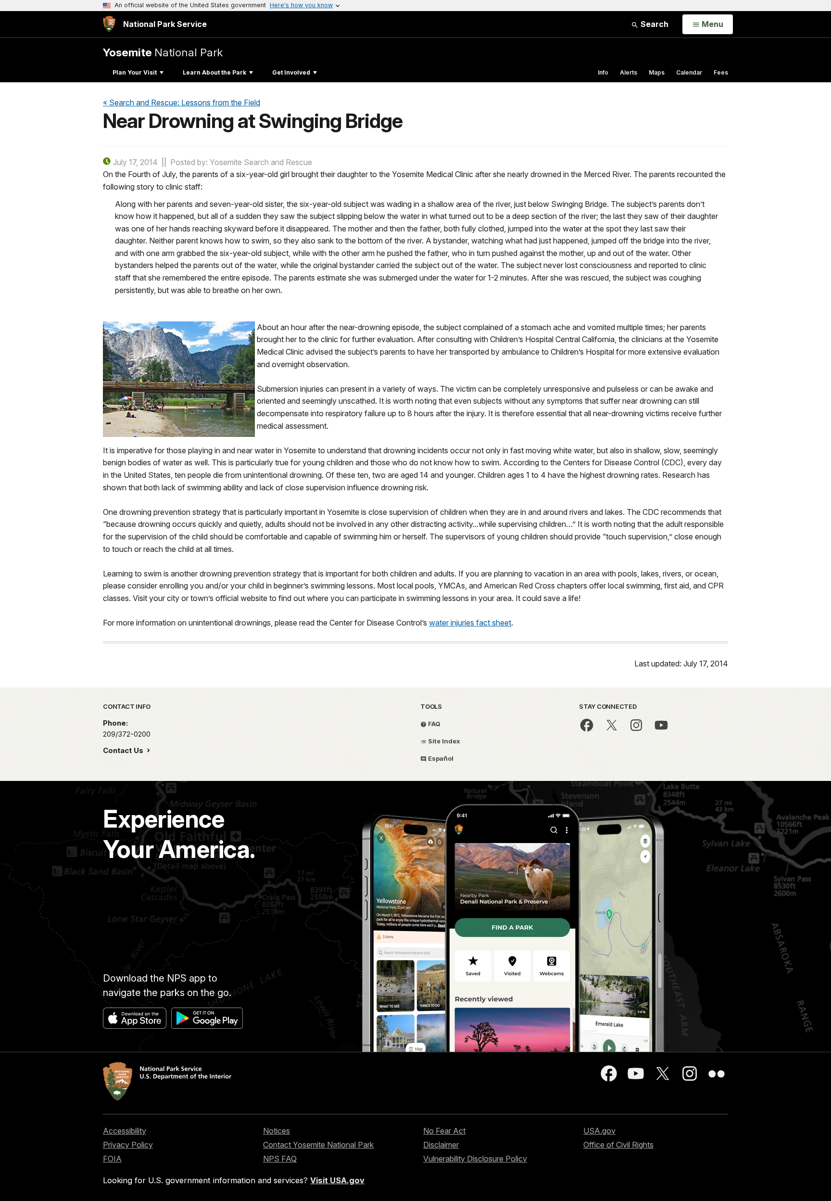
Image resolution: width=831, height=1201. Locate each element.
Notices (276, 1131)
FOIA (112, 1158)
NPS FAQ (280, 1158)
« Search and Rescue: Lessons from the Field (181, 102)
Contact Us (124, 750)
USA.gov (599, 1131)
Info (603, 72)
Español (440, 758)
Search (653, 24)
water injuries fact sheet (470, 622)
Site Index (443, 741)
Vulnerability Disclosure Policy (475, 1158)
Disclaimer (441, 1145)
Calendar (689, 72)
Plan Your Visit (135, 72)
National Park (163, 52)
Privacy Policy (128, 1145)
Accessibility (124, 1131)
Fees (721, 72)
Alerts (628, 72)
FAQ (434, 724)
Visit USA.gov (337, 1180)
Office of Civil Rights (618, 1145)
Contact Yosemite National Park (318, 1145)
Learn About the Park (214, 72)
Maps (657, 72)
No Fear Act (444, 1131)
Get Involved (291, 72)
